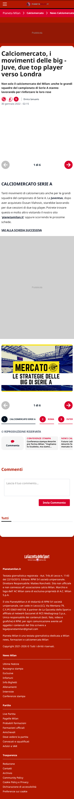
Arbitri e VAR (10, 746)
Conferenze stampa (14, 696)
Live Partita (9, 713)
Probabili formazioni (14, 723)
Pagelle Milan (10, 718)
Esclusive (8, 673)
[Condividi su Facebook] (10, 99)
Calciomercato (35, 13)
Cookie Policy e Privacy (15, 782)
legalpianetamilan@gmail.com (20, 629)
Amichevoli (9, 732)
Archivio (7, 773)
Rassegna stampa (13, 668)
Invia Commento (54, 502)
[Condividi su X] (16, 99)
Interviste (8, 691)
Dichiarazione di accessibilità (19, 786)
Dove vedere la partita (15, 736)
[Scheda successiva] (68, 165)
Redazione (9, 763)
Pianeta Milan (11, 13)
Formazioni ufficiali (14, 727)
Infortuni (8, 677)
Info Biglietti (10, 682)
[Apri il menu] (5, 4)
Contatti (7, 768)
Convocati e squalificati (16, 741)
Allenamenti (10, 687)
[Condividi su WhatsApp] (3, 99)
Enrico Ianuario (31, 99)
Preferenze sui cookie (15, 791)
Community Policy (13, 777)
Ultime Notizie (11, 664)
